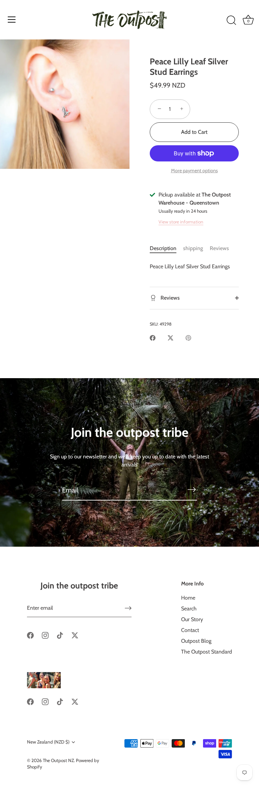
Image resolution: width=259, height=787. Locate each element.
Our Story (192, 619)
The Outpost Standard (206, 651)
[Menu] (11, 19)
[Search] (231, 20)
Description (163, 248)
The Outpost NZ (58, 760)
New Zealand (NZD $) (48, 742)
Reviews (219, 248)
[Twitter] (74, 634)
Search (189, 608)
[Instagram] (45, 634)
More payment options (194, 171)
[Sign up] (128, 608)
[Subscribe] (191, 489)
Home (188, 598)
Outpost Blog (196, 641)
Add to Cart (194, 132)
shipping (193, 248)
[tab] (166, 248)
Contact (190, 630)
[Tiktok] (60, 634)
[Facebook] (30, 634)
